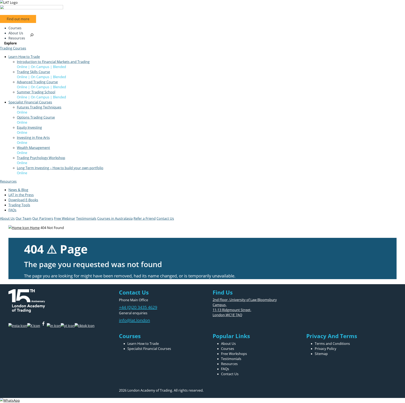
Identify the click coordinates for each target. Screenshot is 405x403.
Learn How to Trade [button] (24, 56)
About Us (7, 218)
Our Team (23, 218)
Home (34, 227)
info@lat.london (134, 320)
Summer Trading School (36, 92)
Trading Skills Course (33, 72)
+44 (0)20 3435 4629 (138, 307)
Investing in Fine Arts (33, 137)
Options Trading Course (36, 117)
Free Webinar (64, 218)
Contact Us (165, 218)
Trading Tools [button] (19, 205)
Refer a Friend (145, 218)
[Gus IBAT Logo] (202, 2)
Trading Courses (13, 48)
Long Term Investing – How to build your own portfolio (60, 168)
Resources (8, 181)
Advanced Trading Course (37, 82)
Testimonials (86, 218)
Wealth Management (33, 147)
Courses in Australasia (115, 218)
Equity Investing (29, 127)
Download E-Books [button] (23, 200)
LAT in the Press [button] (21, 195)
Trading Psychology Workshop (41, 157)
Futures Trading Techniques (39, 107)
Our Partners (42, 218)
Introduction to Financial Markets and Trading (53, 61)
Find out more (18, 19)
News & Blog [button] (18, 189)
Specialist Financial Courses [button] (30, 102)
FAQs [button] (12, 210)
